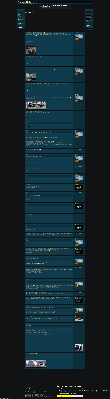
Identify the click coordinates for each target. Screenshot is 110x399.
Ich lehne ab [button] (68, 396)
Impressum (19, 16)
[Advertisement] (55, 23)
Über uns (19, 12)
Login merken (89, 17)
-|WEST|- (76, 248)
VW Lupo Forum (20, 19)
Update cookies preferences (5, 398)
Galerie (19, 14)
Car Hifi (19, 20)
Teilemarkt (19, 23)
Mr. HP (76, 316)
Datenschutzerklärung (35, 394)
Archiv (26, 394)
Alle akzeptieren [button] (61, 396)
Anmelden (19, 13)
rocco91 (76, 32)
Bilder (30, 394)
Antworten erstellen (29, 388)
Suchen (19, 15)
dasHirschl (77, 184)
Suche (19, 24)
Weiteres (19, 21)
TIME (76, 343)
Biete (18, 25)
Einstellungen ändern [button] (77, 396)
